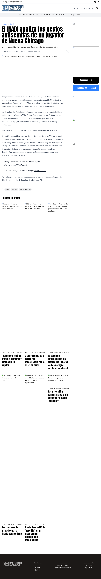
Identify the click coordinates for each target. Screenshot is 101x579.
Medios (91, 8)
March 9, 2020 (40, 170)
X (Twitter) (89, 568)
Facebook (88, 565)
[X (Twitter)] (98, 2)
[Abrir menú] (97, 8)
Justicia (84, 8)
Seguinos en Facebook (86, 88)
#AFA (7, 189)
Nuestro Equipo (63, 565)
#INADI (14, 189)
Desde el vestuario (8, 24)
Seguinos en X (86, 80)
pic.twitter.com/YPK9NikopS (15, 165)
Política (76, 8)
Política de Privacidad (63, 568)
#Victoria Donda (25, 189)
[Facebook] (95, 2)
